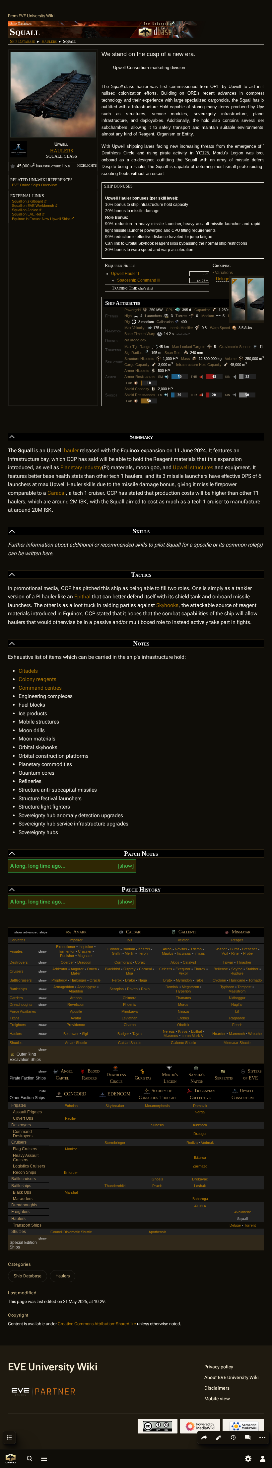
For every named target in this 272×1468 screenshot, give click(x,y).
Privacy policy (218, 1366)
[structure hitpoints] (158, 359)
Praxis (157, 1186)
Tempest (244, 987)
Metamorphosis (157, 1106)
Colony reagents (37, 679)
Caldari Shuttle (129, 1043)
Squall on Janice (25, 210)
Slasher (221, 949)
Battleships (18, 989)
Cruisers (17, 971)
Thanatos (183, 998)
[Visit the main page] (10, 1458)
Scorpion (116, 989)
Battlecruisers (21, 980)
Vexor (183, 973)
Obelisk (183, 1025)
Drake (130, 980)
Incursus (184, 953)
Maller (76, 973)
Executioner (65, 947)
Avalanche (242, 1212)
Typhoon (227, 987)
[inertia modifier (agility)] (197, 328)
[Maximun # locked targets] (209, 347)
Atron (167, 949)
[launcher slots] (166, 316)
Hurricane (237, 980)
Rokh (145, 989)
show (125, 866)
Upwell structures (193, 467)
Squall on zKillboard (27, 201)
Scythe (236, 969)
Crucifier (85, 951)
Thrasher (244, 962)
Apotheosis (158, 1232)
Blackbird (112, 969)
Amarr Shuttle (76, 1043)
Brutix (167, 980)
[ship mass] (194, 359)
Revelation (75, 1004)
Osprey (129, 969)
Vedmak (207, 1143)
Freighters (18, 1025)
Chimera (129, 998)
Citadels (28, 671)
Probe (248, 953)
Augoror (77, 969)
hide (42, 1091)
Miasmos (171, 1036)
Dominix (172, 987)
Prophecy (59, 980)
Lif (237, 1011)
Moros (183, 1004)
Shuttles (16, 1043)
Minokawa (129, 1011)
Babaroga (200, 1199)
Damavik (200, 1106)
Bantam (129, 949)
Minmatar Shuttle (237, 1043)
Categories (19, 1264)
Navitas (181, 949)
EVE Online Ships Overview (34, 185)
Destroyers (19, 962)
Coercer (67, 962)
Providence (76, 1025)
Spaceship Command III (138, 280)
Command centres (40, 688)
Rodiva (192, 1143)
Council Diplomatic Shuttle (71, 1232)
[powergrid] (145, 310)
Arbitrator (59, 969)
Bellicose (221, 969)
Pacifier (71, 1118)
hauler (71, 450)
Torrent (250, 1225)
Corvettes (18, 940)
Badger (123, 1034)
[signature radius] (147, 353)
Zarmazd (200, 1166)
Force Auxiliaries (23, 1011)
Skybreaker (114, 1106)
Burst (234, 949)
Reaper (237, 940)
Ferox (117, 980)
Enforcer (71, 1172)
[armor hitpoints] (153, 371)
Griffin (116, 953)
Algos (174, 962)
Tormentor (66, 951)
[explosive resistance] (136, 383)
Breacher (249, 949)
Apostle (76, 1011)
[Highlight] (12, 166)
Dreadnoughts (21, 1004)
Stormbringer (114, 1143)
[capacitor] (214, 310)
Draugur (200, 1134)
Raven (132, 989)
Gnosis (157, 1179)
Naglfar (237, 1004)
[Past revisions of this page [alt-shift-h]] (233, 1437)
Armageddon (63, 987)
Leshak (200, 1186)
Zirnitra (200, 1205)
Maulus (167, 953)
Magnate (85, 956)
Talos (199, 980)
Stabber (252, 969)
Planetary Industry (81, 467)
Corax (140, 962)
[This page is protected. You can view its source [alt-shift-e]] (218, 1437)
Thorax (199, 969)
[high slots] (136, 316)
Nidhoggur (237, 998)
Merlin (129, 953)
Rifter (235, 953)
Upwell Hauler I (125, 273)
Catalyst (189, 962)
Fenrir (237, 1025)
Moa (129, 973)
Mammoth (237, 1034)
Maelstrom (237, 991)
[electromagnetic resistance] (167, 377)
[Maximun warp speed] (234, 328)
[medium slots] (218, 316)
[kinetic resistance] (235, 377)
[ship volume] (241, 359)
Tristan (196, 949)
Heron (143, 953)
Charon (130, 1025)
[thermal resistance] (201, 377)
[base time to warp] (159, 334)
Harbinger (78, 980)
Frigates (16, 951)
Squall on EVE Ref (26, 214)
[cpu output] (177, 310)
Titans (15, 1018)
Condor (113, 949)
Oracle (95, 980)
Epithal (82, 596)
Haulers (49, 41)
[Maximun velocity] (149, 328)
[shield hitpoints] (153, 389)
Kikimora (200, 1125)
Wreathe (255, 1034)
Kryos (183, 1031)
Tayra (137, 1034)
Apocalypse (86, 987)
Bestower (71, 1034)
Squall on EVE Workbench (33, 206)
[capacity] (226, 365)
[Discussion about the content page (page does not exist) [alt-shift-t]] (247, 1437)
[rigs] (134, 322)
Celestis (165, 969)
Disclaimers (217, 1388)
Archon (76, 998)
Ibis (129, 940)
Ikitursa (200, 1158)
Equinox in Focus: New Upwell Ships (41, 219)
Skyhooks (167, 605)
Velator (183, 940)
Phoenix (129, 1004)
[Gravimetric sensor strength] (255, 347)
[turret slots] (191, 316)
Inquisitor (86, 947)
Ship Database (22, 41)
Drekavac (200, 1179)
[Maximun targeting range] (154, 347)
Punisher (67, 956)
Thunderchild (114, 1186)
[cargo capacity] (154, 365)
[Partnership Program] (43, 1391)
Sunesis (157, 1125)
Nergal (200, 1112)
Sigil (85, 1034)
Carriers (16, 998)
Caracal (56, 493)
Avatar (76, 1018)
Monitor (71, 1149)
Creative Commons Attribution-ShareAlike (97, 1323)
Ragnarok (237, 1018)
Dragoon (84, 962)
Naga (142, 980)
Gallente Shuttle (183, 1043)
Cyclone (219, 980)
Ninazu (183, 1011)
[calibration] (177, 322)
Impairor (76, 940)
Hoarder (219, 1034)
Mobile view (217, 1398)
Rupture (237, 973)
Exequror (182, 969)
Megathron (190, 987)
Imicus (199, 953)
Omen (92, 969)
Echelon (71, 1106)
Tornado (255, 980)
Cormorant (123, 962)
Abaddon (76, 991)
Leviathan (129, 1018)
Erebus (183, 1018)
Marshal (71, 1192)
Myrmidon (184, 980)
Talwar (228, 962)
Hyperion (183, 991)
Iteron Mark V (192, 1036)
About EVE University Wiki (231, 1377)
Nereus (169, 1031)
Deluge (222, 278)
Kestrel (144, 949)
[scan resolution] (185, 353)
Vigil (225, 953)
